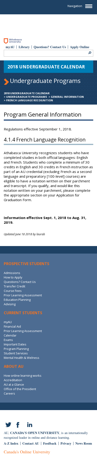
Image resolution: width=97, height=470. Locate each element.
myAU (10, 46)
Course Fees (13, 291)
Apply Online (79, 46)
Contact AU (30, 443)
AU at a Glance (14, 384)
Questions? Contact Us (50, 46)
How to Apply (13, 277)
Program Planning (16, 349)
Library (24, 46)
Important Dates (15, 344)
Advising (10, 304)
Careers (9, 393)
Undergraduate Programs (26, 96)
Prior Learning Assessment (23, 295)
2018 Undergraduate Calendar (27, 93)
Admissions (12, 273)
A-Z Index (11, 443)
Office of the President (20, 389)
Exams (8, 340)
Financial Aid (12, 326)
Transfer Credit (14, 286)
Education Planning (17, 300)
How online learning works (22, 375)
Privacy (66, 443)
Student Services (16, 353)
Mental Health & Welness (21, 358)
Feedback (50, 443)
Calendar (10, 335)
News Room (83, 443)
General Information (67, 96)
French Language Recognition (29, 100)
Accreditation (13, 380)
